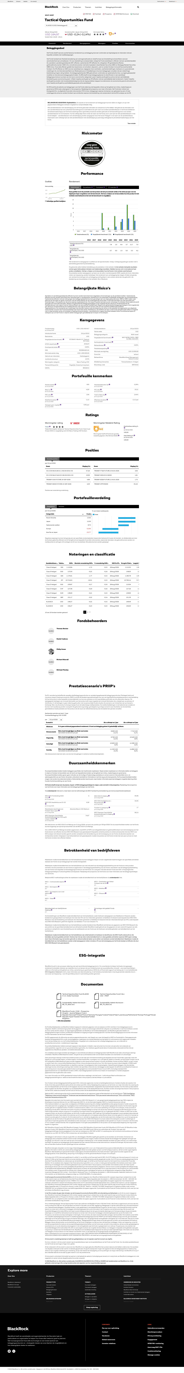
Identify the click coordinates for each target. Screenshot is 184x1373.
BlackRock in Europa (13, 1284)
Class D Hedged (51, 576)
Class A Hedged (51, 567)
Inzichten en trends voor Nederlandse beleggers (137, 1292)
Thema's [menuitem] (88, 7)
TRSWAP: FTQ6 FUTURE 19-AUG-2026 (106, 471)
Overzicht (52, 43)
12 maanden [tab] (112, 187)
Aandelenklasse (51, 563)
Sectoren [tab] (61, 506)
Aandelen (48, 1292)
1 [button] (84, 612)
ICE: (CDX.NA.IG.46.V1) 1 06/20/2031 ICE (59, 471)
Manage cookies (154, 1355)
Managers (101, 43)
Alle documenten (64, 1021)
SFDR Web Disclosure (122, 14)
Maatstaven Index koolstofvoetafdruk (56, 1095)
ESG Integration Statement (53, 972)
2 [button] (87, 612)
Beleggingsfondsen (51, 1289)
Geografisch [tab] (51, 506)
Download (136, 14)
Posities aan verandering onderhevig (56, 490)
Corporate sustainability (14, 1287)
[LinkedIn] (9, 1351)
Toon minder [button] (132, 123)
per (46, 719)
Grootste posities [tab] (52, 459)
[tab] (56, 192)
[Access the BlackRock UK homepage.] (18, 1330)
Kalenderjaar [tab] (75, 187)
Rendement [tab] (74, 182)
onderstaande (51, 791)
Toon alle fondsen (51, 1285)
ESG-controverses (124, 1095)
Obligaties (49, 1294)
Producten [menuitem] (77, 7)
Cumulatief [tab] (99, 187)
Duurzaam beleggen (90, 1285)
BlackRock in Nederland (14, 1282)
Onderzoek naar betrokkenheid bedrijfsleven (81, 1095)
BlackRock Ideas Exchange (131, 1289)
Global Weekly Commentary (131, 1285)
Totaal (47, 426)
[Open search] (138, 7)
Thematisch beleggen (91, 1287)
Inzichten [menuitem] (98, 7)
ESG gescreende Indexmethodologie (107, 1095)
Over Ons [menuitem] (65, 7)
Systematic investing (90, 1289)
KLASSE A (49, 601)
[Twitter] (13, 1351)
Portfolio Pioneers (128, 1287)
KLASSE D (49, 606)
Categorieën (50, 514)
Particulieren (161, 1)
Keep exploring (92, 1307)
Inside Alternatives (129, 1294)
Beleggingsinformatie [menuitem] (114, 7)
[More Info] (105, 33)
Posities (115, 43)
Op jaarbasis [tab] (87, 187)
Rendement (67, 43)
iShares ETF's (50, 1287)
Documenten (130, 43)
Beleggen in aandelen (91, 1296)
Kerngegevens (85, 43)
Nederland (172, 1)
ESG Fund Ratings (129, 1093)
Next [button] (89, 612)
